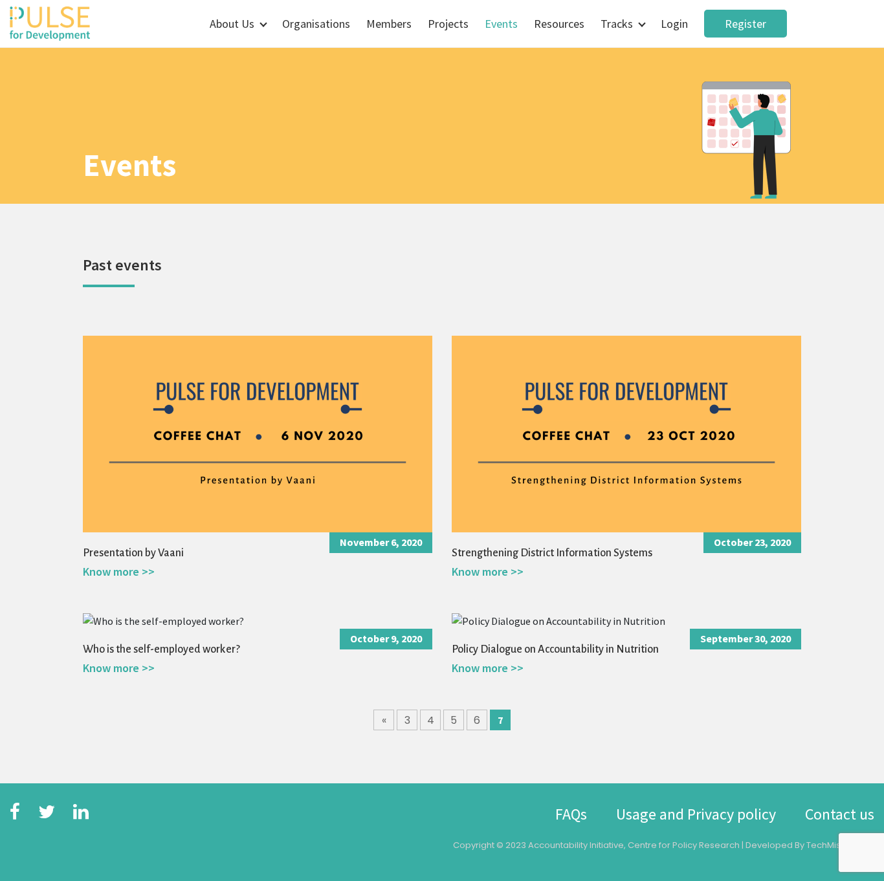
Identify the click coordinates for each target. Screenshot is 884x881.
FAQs (571, 814)
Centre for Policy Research (684, 845)
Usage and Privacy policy (696, 814)
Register (745, 23)
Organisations (316, 23)
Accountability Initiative (576, 845)
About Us (232, 23)
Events (501, 23)
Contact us (839, 814)
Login (674, 23)
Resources (559, 23)
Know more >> (119, 571)
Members (389, 23)
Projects (448, 23)
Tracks (617, 23)
